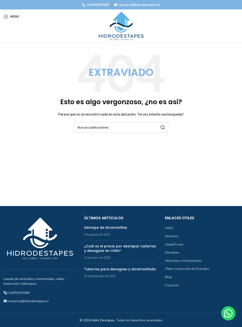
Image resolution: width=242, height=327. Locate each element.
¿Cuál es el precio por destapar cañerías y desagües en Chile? (120, 248)
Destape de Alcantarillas (105, 227)
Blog (168, 277)
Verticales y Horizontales (183, 260)
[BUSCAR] (162, 127)
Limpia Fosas (174, 244)
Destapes (172, 252)
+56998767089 (97, 5)
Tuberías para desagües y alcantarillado (120, 269)
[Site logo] (121, 26)
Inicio (169, 228)
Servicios (171, 236)
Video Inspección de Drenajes (187, 269)
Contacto (172, 285)
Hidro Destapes (103, 320)
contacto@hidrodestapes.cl (139, 5)
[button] (228, 313)
